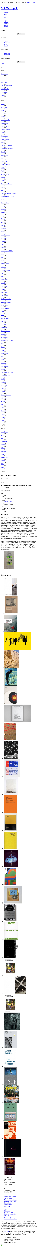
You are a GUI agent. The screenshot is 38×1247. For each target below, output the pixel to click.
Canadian (3, 152)
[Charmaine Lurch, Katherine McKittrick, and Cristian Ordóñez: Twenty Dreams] (17, 722)
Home (6, 26)
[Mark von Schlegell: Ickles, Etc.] (10, 595)
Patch (2, 254)
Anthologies (4, 432)
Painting (3, 116)
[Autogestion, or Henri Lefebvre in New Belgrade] (10, 1138)
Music (2, 276)
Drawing (3, 209)
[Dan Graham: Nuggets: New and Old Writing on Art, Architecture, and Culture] (10, 631)
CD (2, 273)
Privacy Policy (8, 1217)
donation (6, 1231)
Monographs (4, 457)
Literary (3, 104)
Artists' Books (5, 89)
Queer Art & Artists (6, 184)
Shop (5, 20)
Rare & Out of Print (6, 145)
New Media (4, 107)
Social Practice (5, 308)
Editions (3, 448)
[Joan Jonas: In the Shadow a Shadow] (10, 685)
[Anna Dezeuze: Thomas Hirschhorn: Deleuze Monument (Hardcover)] (10, 1011)
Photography (4, 123)
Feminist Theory (5, 270)
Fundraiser (4, 327)
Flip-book (3, 417)
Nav (5, 17)
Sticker (3, 414)
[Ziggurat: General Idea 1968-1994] (12, 1156)
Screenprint (4, 385)
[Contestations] (10, 740)
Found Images (5, 139)
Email (6, 44)
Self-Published (5, 305)
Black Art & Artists (6, 299)
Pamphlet (3, 324)
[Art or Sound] (17, 649)
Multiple (3, 379)
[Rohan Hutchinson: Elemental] (11, 794)
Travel (2, 359)
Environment (4, 353)
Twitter (6, 41)
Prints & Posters (5, 235)
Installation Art (5, 263)
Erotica (3, 369)
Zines (2, 244)
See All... (3, 425)
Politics (3, 168)
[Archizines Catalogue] (12, 776)
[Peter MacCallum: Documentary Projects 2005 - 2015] (12, 1030)
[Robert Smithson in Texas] (11, 667)
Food (2, 311)
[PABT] (15, 993)
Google (6, 46)
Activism (3, 267)
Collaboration (4, 279)
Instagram (7, 54)
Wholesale (7, 1211)
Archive (6, 23)
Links (5, 14)
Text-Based (4, 286)
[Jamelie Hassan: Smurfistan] (9, 1175)
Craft (2, 407)
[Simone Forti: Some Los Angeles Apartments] (11, 939)
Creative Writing (5, 164)
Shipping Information (10, 1214)
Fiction (3, 206)
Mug (2, 404)
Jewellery (3, 321)
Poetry (2, 158)
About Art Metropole (10, 1196)
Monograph (4, 212)
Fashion (3, 200)
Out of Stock (4, 74)
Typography (4, 136)
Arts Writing (4, 295)
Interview (3, 187)
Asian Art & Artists (6, 302)
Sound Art (3, 110)
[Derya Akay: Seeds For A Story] (10, 830)
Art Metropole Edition (7, 251)
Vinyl (2, 171)
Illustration (4, 161)
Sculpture (3, 216)
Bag (2, 190)
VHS (2, 420)
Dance (2, 257)
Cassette (3, 391)
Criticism (3, 113)
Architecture (4, 155)
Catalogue (3, 241)
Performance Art (5, 120)
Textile (3, 347)
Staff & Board (8, 1198)
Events (6, 25)
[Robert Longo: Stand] (11, 758)
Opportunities (8, 1204)
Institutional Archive (10, 1201)
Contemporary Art (6, 129)
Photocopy (4, 363)
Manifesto (3, 382)
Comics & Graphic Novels (8, 193)
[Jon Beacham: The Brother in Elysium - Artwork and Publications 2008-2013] (11, 613)
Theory (3, 289)
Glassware (4, 334)
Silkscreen (3, 398)
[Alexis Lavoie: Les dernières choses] (10, 1066)
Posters (3, 460)
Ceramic (3, 232)
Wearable (3, 238)
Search (6, 12)
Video (2, 464)
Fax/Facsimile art (5, 375)
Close (2, 63)
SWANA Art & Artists (7, 372)
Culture (3, 142)
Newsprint (4, 401)
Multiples (3, 95)
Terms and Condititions (10, 1219)
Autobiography (5, 337)
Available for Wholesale (7, 148)
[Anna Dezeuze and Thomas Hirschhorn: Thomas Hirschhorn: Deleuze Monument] (10, 975)
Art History (4, 222)
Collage (3, 132)
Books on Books (5, 331)
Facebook (7, 43)
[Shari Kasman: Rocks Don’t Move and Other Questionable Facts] (13, 903)
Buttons (3, 438)
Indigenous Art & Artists (7, 196)
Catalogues (4, 441)
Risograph (3, 228)
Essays (3, 180)
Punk (2, 350)
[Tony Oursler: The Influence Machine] (11, 867)
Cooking (3, 411)
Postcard (3, 225)
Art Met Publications (6, 85)
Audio (2, 315)
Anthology (4, 283)
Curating (3, 388)
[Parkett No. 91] (11, 1102)
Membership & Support (10, 1200)
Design (3, 177)
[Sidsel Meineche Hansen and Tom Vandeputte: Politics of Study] (10, 812)
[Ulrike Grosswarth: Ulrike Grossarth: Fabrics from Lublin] (10, 1120)
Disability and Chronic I (7, 340)
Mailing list (7, 1206)
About (6, 22)
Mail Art (3, 343)
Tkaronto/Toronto (6, 395)
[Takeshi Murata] (10, 1084)
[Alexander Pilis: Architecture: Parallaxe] (10, 848)
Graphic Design (5, 174)
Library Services (8, 1212)
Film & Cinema (5, 126)
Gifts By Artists (5, 318)
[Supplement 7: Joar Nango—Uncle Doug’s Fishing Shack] (10, 1048)
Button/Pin (4, 292)
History (3, 219)
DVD (2, 356)
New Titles (4, 82)
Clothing (3, 444)
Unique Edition (5, 366)
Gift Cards (7, 1215)
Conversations (5, 203)
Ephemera (3, 247)
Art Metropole (9, 8)
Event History (8, 1203)
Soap (2, 260)
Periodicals (4, 92)
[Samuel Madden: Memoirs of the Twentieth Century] (10, 921)
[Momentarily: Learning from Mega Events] (10, 885)
